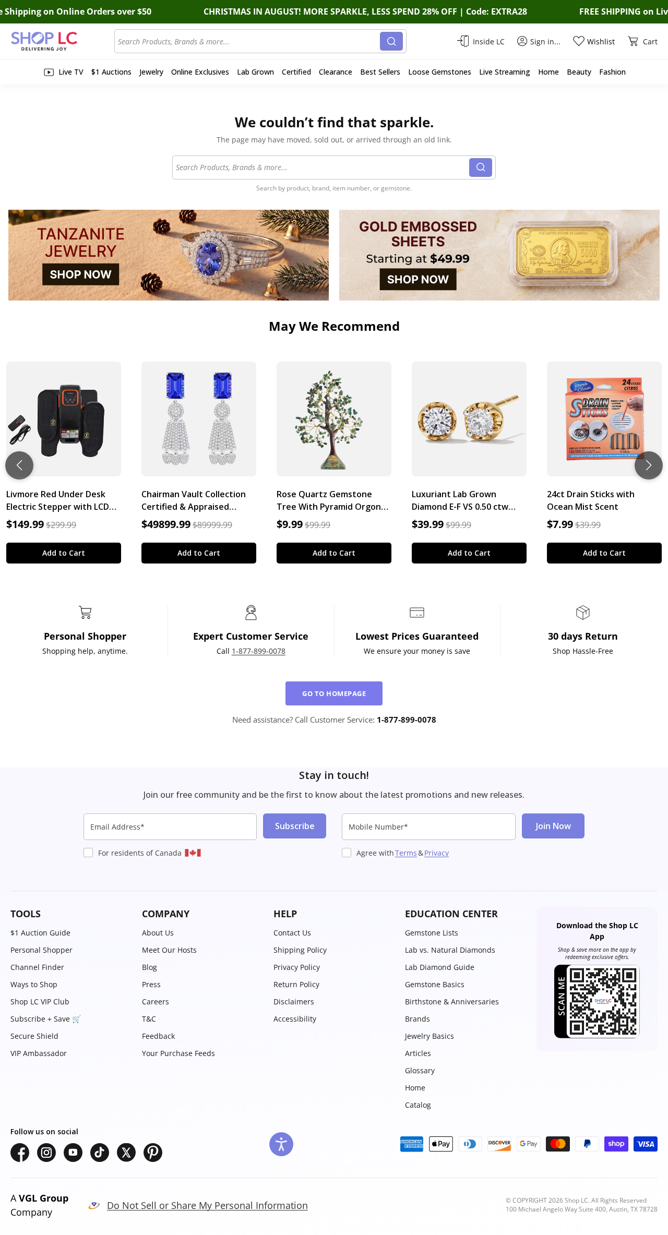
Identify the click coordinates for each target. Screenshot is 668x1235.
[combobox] (249, 41)
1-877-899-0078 (258, 651)
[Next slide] (649, 465)
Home (415, 1088)
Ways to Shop (33, 984)
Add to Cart (63, 553)
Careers (155, 1001)
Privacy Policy (296, 967)
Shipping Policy (300, 950)
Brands (417, 1019)
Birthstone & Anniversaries (452, 1001)
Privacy (436, 853)
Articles (418, 1053)
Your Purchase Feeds (178, 1053)
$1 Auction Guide (40, 933)
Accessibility (294, 1019)
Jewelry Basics (429, 1036)
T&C (149, 1019)
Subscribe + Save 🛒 (45, 1019)
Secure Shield (34, 1036)
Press (151, 984)
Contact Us (292, 933)
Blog (149, 967)
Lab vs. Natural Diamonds (450, 950)
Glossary (420, 1070)
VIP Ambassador (38, 1053)
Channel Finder (37, 967)
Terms (406, 853)
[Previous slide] (19, 465)
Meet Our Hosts (169, 950)
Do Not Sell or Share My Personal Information (207, 1205)
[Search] (391, 41)
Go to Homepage (334, 693)
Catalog (418, 1105)
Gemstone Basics (434, 984)
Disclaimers (293, 1001)
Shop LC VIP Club (39, 1001)
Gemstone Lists (431, 933)
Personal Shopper (41, 950)
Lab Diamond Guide (439, 967)
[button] (71, 914)
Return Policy (296, 984)
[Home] (62, 41)
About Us (158, 933)
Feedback (158, 1036)
